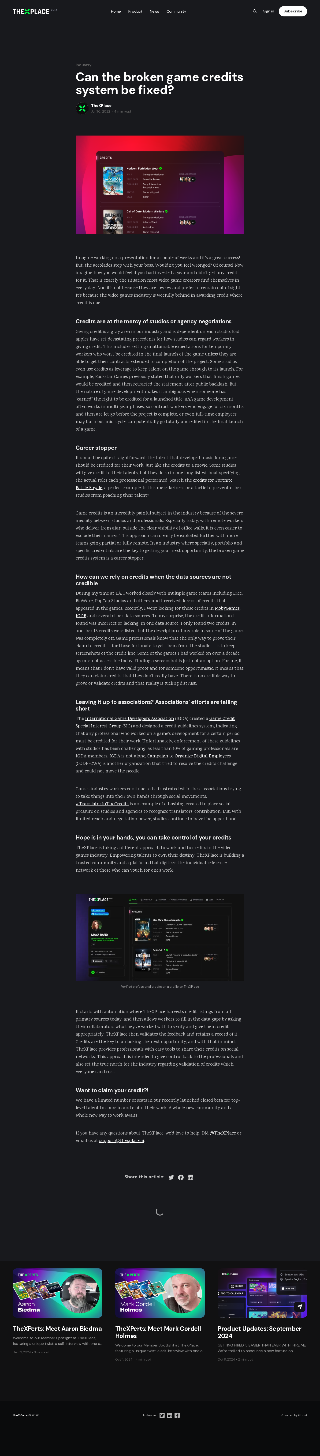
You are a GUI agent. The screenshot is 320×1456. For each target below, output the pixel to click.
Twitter (162, 1415)
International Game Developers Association (129, 718)
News (154, 11)
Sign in (268, 11)
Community (176, 11)
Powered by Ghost (294, 1415)
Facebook (174, 1415)
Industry (84, 64)
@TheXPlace (222, 1133)
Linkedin (168, 1415)
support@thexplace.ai (121, 1141)
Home (116, 11)
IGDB (81, 616)
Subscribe (292, 11)
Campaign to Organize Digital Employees (189, 756)
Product (135, 11)
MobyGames (227, 608)
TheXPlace (101, 105)
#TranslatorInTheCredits (102, 804)
